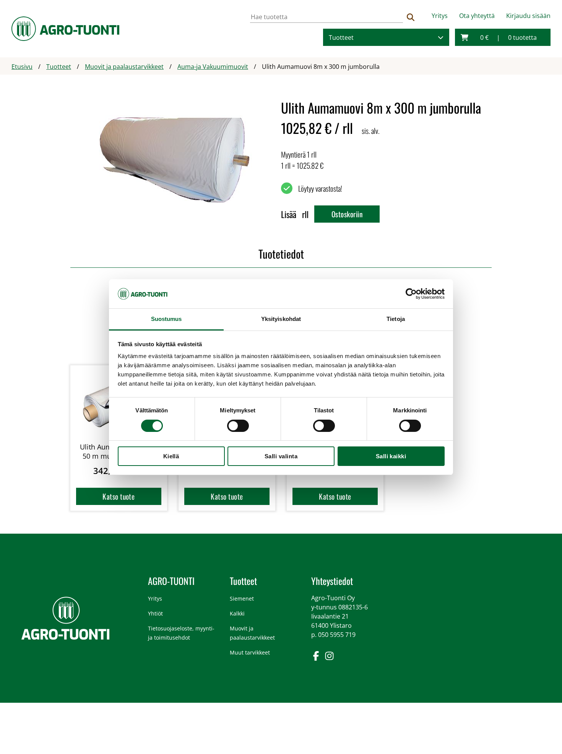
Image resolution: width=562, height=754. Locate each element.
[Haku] (410, 17)
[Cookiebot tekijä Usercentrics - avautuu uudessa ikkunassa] (411, 294)
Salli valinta (281, 456)
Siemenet (242, 598)
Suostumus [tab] (166, 319)
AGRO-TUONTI (171, 581)
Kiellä (171, 456)
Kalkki (237, 613)
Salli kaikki (391, 456)
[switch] (238, 426)
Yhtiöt (155, 613)
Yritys (440, 15)
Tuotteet (341, 37)
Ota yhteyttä (477, 15)
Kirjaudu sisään (528, 15)
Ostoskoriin (346, 214)
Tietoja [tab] (396, 319)
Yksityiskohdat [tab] (281, 319)
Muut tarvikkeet (250, 652)
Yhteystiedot (332, 581)
